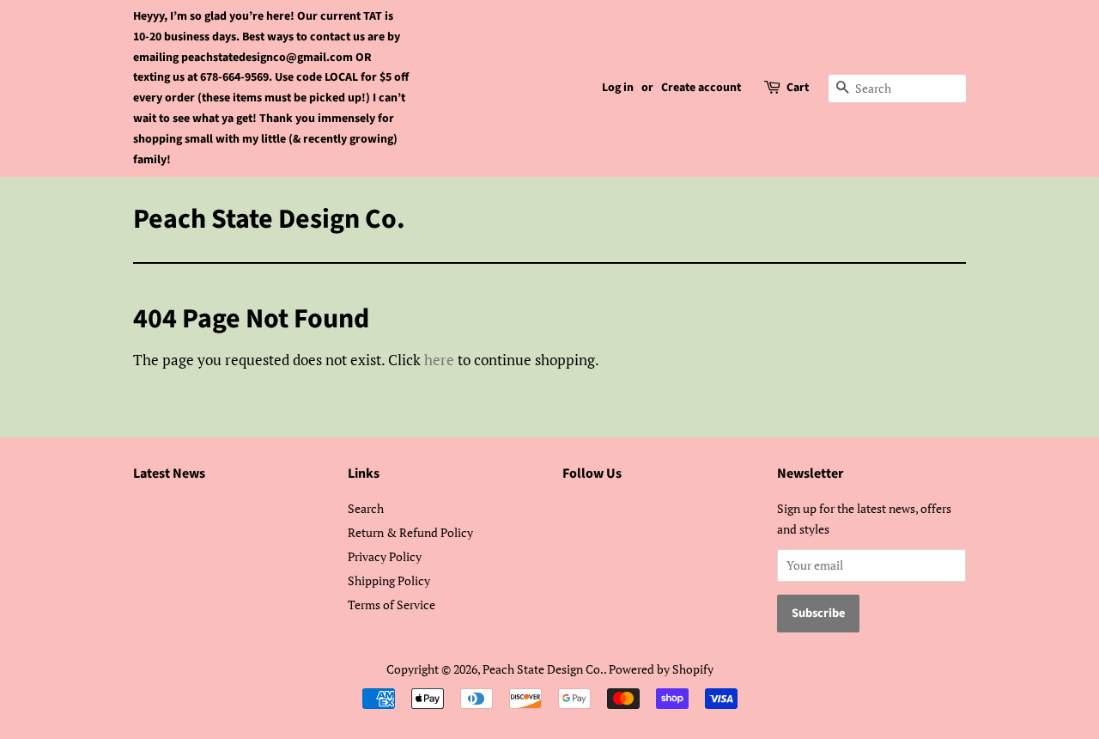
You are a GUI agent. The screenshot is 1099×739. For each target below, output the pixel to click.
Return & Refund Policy (410, 532)
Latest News (169, 473)
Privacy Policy (385, 556)
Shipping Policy (389, 580)
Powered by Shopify (661, 669)
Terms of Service (391, 604)
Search (366, 508)
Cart (797, 87)
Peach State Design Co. (269, 219)
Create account (701, 87)
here (439, 360)
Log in (618, 87)
